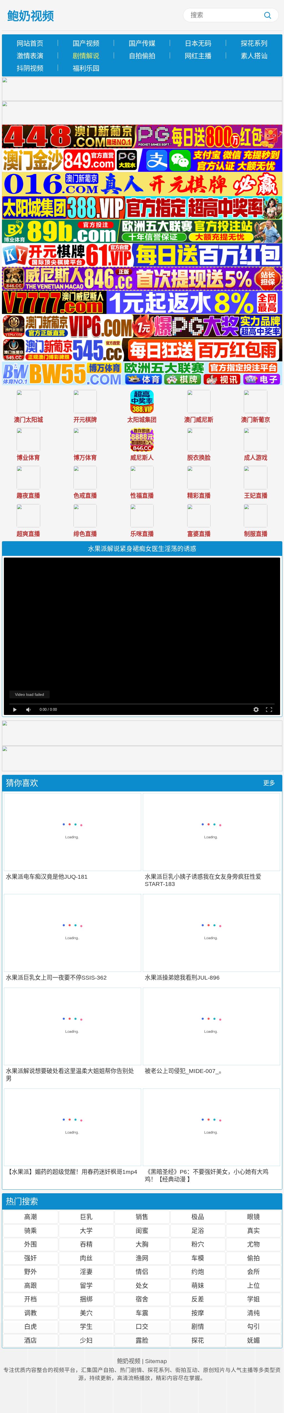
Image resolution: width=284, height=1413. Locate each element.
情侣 (142, 1271)
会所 (253, 1271)
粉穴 (197, 1244)
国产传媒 (142, 43)
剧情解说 (86, 56)
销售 (142, 1216)
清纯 (253, 1313)
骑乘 (30, 1230)
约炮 (197, 1271)
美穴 (86, 1313)
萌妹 (197, 1285)
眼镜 (253, 1216)
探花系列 (254, 43)
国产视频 (86, 43)
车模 (197, 1258)
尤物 (253, 1244)
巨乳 (86, 1216)
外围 (30, 1244)
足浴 (197, 1230)
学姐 (253, 1299)
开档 (30, 1299)
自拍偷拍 (142, 56)
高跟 (30, 1285)
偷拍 (253, 1258)
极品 (197, 1216)
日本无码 (198, 43)
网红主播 (198, 56)
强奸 (30, 1258)
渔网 (142, 1258)
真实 (253, 1230)
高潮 (30, 1216)
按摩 (197, 1313)
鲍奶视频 (30, 16)
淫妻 (86, 1271)
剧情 (197, 1326)
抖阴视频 (30, 68)
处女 (142, 1285)
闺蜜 (142, 1230)
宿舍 (142, 1299)
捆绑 (86, 1299)
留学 (86, 1285)
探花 (197, 1340)
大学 (86, 1230)
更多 (269, 783)
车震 (142, 1313)
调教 (30, 1313)
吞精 (86, 1244)
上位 (253, 1285)
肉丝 (86, 1258)
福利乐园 (86, 68)
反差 (197, 1299)
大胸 (142, 1244)
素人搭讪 (254, 56)
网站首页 (30, 43)
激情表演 (30, 56)
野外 (30, 1271)
